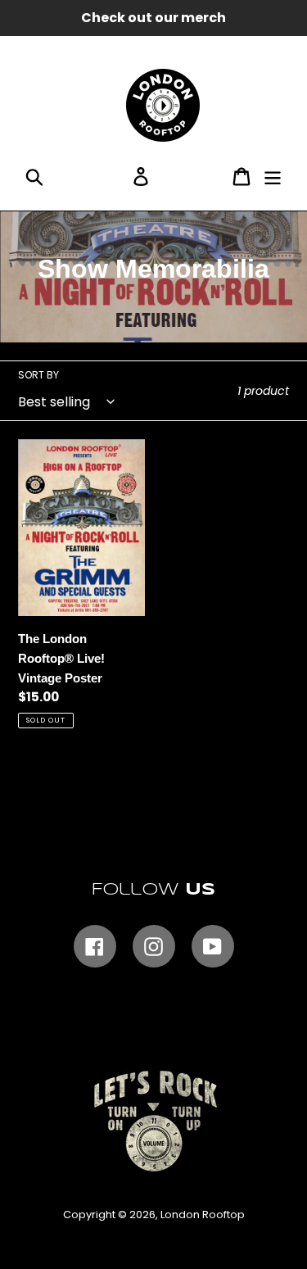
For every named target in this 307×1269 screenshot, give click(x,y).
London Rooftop (202, 1214)
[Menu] (273, 176)
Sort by (38, 375)
